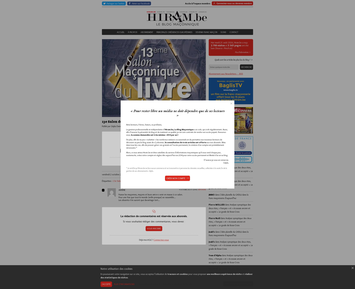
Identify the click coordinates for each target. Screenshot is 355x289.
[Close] (231, 103)
